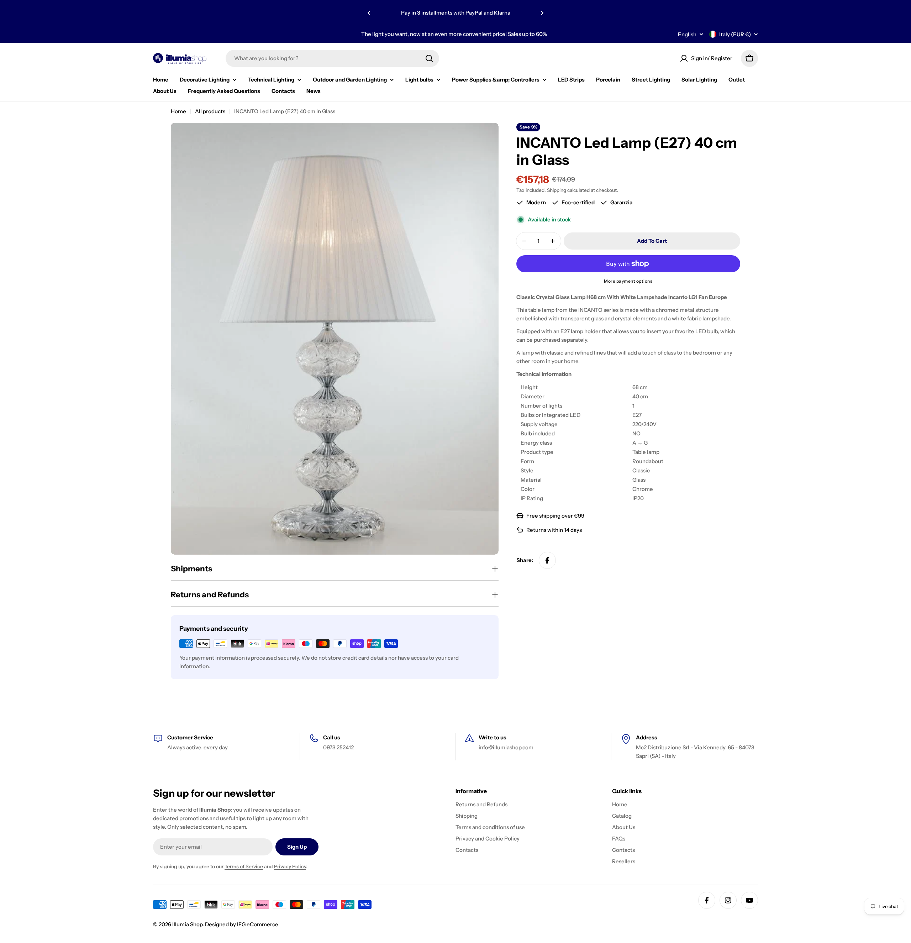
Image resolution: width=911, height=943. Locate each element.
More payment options (628, 281)
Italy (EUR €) (735, 34)
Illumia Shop (187, 924)
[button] (369, 13)
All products (210, 111)
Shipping (556, 190)
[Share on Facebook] (547, 560)
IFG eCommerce (257, 924)
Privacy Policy (290, 866)
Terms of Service (244, 866)
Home (178, 111)
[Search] (429, 58)
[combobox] (332, 58)
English (687, 34)
